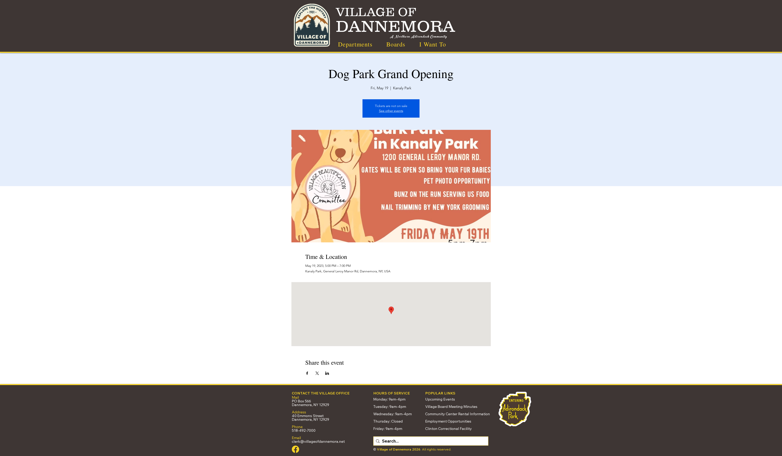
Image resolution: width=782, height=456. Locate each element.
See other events (391, 111)
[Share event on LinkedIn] (327, 373)
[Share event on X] (317, 373)
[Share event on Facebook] (307, 373)
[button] (432, 44)
